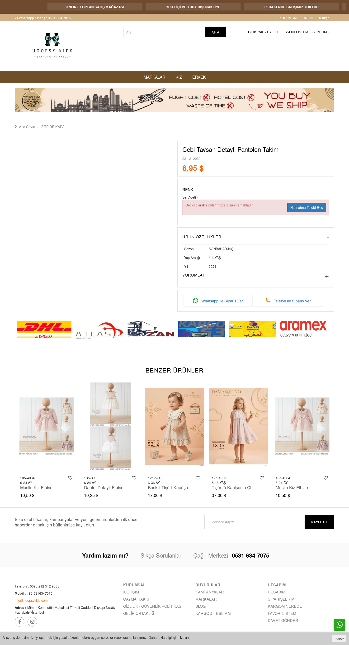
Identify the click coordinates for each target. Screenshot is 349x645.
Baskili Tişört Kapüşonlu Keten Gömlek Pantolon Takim (106, 487)
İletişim (131, 592)
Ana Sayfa (27, 126)
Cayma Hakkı (136, 599)
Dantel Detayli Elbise (39, 487)
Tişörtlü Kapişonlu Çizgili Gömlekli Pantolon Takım (170, 487)
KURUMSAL (288, 17)
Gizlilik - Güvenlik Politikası (152, 606)
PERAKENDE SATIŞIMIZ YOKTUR (276, 7)
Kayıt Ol (319, 522)
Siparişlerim (281, 599)
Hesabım (276, 592)
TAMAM (339, 638)
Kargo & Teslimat (213, 613)
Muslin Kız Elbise (228, 487)
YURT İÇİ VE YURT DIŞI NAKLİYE (178, 7)
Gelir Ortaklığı (139, 613)
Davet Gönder (283, 620)
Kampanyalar (209, 592)
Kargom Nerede (285, 606)
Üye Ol (273, 31)
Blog (200, 606)
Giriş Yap (256, 31)
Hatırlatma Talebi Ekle (306, 207)
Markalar (206, 599)
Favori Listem (295, 31)
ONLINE (308, 17)
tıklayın (184, 637)
